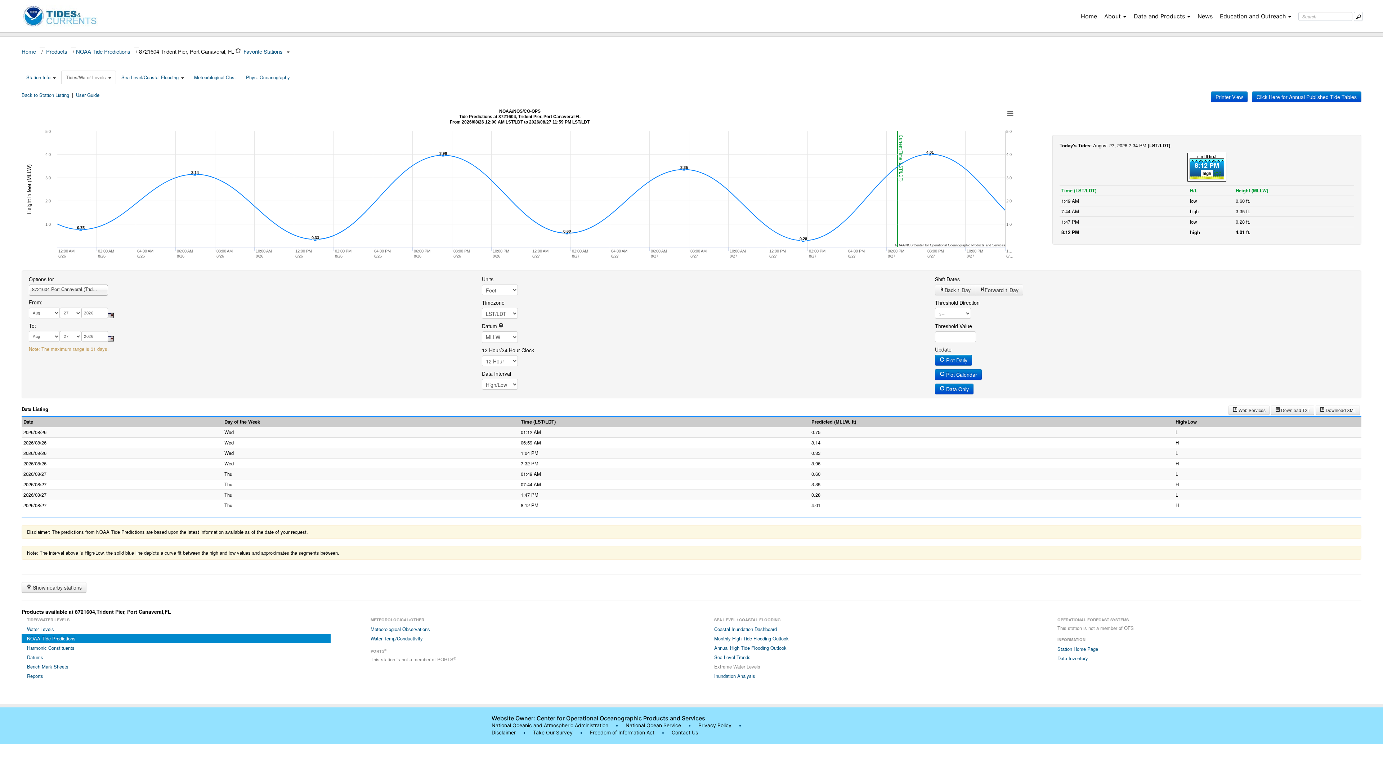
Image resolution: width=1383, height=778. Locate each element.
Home (1089, 16)
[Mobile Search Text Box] (1358, 16)
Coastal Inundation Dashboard (745, 629)
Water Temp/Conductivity (397, 638)
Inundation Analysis (734, 675)
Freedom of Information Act (622, 732)
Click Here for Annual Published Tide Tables (1307, 96)
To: (32, 325)
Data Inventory (1072, 658)
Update (943, 349)
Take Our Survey (553, 732)
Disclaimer (504, 732)
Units (487, 279)
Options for (41, 279)
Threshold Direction (957, 302)
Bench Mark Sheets (47, 666)
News (1205, 16)
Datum (490, 326)
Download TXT (1295, 410)
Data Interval (496, 373)
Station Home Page (1077, 648)
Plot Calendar (961, 374)
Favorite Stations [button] (263, 51)
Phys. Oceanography (268, 77)
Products (56, 51)
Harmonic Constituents (51, 647)
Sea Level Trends (732, 657)
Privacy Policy (714, 725)
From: (35, 302)
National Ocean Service (653, 725)
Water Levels (40, 629)
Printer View (1229, 96)
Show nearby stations (56, 587)
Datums (35, 657)
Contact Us (685, 732)
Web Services (1251, 410)
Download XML (1340, 410)
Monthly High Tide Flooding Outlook (751, 638)
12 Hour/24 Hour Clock (508, 350)
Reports (35, 675)
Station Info (38, 77)
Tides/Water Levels (86, 77)
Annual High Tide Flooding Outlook (750, 647)
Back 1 (958, 290)
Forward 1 (1002, 290)
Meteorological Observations (400, 629)
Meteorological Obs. (215, 77)
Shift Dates (947, 279)
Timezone (493, 302)
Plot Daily (956, 360)
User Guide (87, 94)
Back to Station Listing (45, 94)
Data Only (957, 389)
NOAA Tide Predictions (103, 51)
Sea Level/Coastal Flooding (150, 77)
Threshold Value (953, 326)
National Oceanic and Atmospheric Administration (550, 725)
